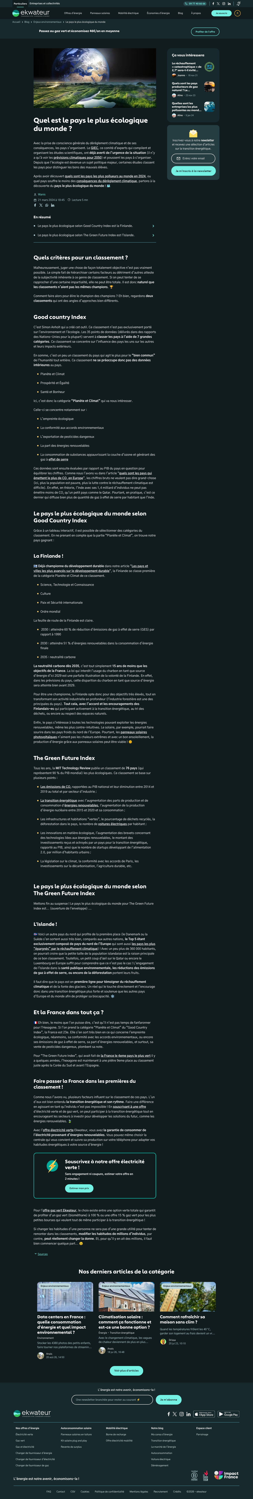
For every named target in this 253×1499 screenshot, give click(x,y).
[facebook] (213, 3)
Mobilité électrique (117, 1428)
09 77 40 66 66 (197, 3)
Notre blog (157, 1428)
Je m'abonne (168, 1399)
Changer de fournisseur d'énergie (34, 1453)
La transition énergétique (58, 800)
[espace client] (237, 13)
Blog (26, 22)
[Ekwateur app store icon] (204, 1414)
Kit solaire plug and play (74, 1441)
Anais (49, 1354)
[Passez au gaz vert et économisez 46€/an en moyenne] (126, 32)
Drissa (172, 1340)
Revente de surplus (71, 1447)
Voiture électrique (160, 1459)
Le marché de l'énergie (163, 1447)
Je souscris (221, 13)
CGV (73, 1492)
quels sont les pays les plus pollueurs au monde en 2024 (105, 176)
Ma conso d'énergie (161, 1434)
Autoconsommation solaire (76, 1428)
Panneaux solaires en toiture (76, 1434)
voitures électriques (112, 824)
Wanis (41, 194)
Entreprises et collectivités (45, 3)
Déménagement (159, 1465)
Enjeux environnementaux (47, 22)
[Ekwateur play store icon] (228, 1414)
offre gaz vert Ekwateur (59, 1210)
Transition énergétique (163, 1441)
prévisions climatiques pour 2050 (77, 157)
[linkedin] (229, 3)
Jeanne (181, 75)
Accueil (16, 22)
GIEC (94, 148)
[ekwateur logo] (31, 13)
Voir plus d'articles (126, 1370)
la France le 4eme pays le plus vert (126, 1055)
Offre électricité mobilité (119, 1441)
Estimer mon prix (79, 1188)
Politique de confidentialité (109, 1492)
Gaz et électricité (25, 1447)
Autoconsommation (161, 1453)
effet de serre (58, 459)
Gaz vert (20, 1441)
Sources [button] (43, 1254)
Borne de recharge (116, 1434)
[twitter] (218, 3)
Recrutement (161, 1492)
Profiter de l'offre (205, 31)
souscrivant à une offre (129, 1106)
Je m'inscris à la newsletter (193, 171)
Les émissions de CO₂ (55, 787)
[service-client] (238, 4)
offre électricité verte (58, 1130)
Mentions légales (139, 1492)
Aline (180, 95)
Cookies (85, 1492)
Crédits (177, 1492)
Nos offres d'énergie (27, 1428)
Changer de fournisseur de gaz (32, 1465)
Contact (60, 1492)
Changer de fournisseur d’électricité (35, 1459)
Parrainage (202, 1434)
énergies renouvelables (81, 805)
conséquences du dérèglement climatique (106, 181)
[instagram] (223, 3)
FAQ (48, 1492)
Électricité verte (24, 1434)
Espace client (204, 1428)
